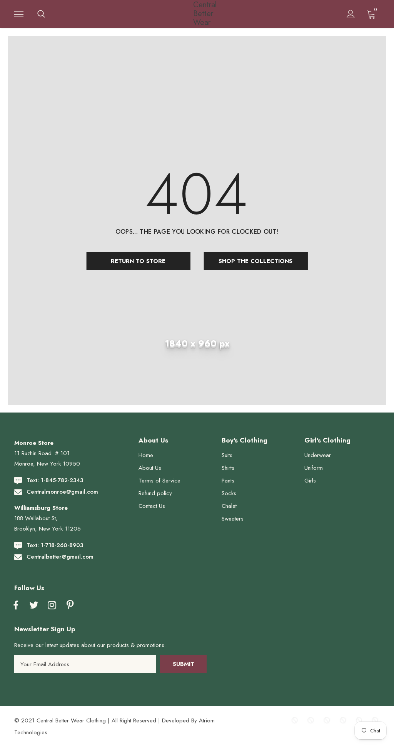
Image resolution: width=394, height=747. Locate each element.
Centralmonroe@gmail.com (62, 491)
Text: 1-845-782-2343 (55, 480)
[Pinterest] (70, 605)
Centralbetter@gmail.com (60, 556)
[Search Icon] (41, 14)
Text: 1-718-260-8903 (55, 545)
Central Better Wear (198, 13)
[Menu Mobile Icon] (18, 14)
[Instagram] (52, 605)
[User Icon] (351, 14)
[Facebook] (16, 605)
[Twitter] (34, 605)
